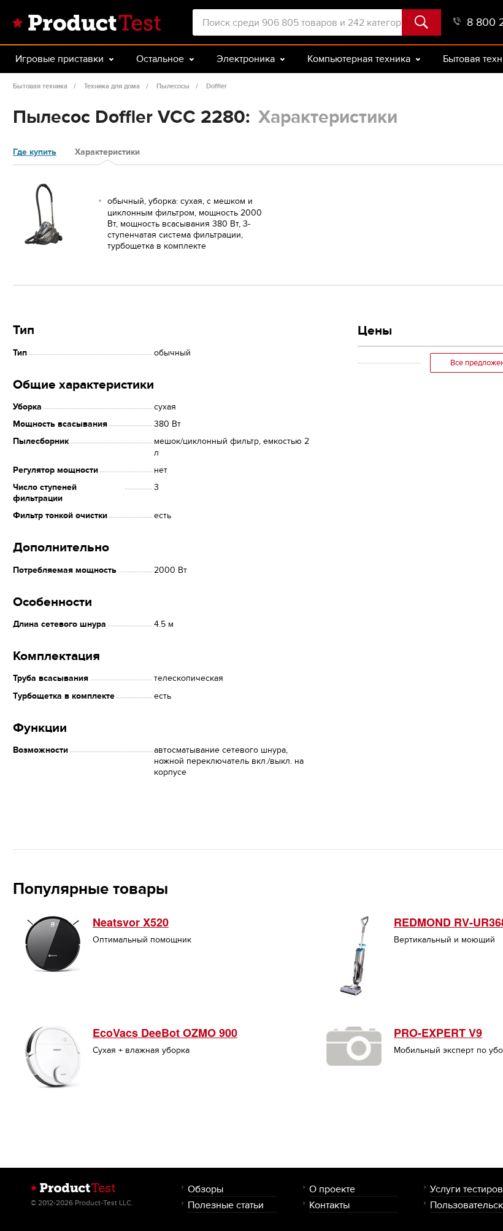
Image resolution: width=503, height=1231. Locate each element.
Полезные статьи (226, 1205)
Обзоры (205, 1189)
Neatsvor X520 (131, 922)
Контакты (329, 1205)
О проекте (332, 1189)
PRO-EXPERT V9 (438, 1033)
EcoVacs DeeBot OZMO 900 (165, 1033)
